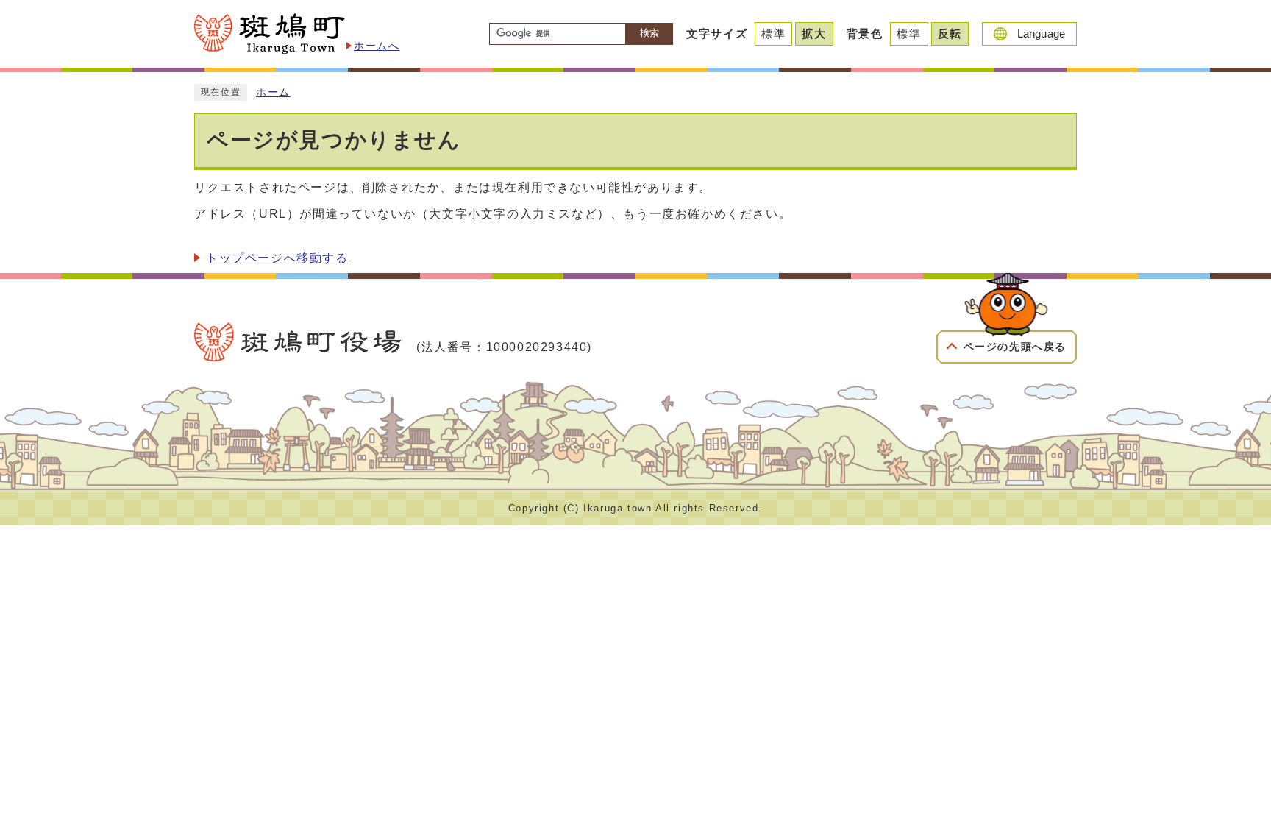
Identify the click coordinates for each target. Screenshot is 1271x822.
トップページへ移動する (277, 258)
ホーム (273, 92)
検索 (649, 32)
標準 (773, 33)
